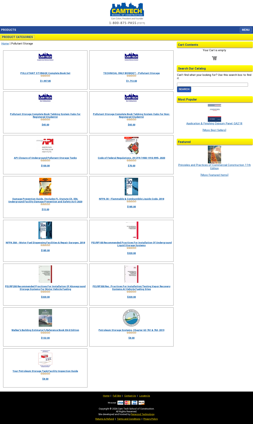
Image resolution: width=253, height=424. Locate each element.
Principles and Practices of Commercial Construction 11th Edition (214, 166)
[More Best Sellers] (214, 130)
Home (5, 43)
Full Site (117, 395)
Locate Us (144, 395)
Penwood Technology (142, 414)
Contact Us (130, 395)
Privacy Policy (150, 419)
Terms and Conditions (129, 419)
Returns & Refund (104, 419)
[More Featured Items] (214, 175)
